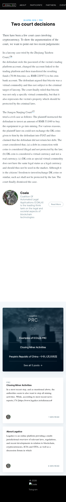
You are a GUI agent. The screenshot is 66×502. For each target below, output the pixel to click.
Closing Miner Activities (33, 347)
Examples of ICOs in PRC (33, 337)
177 (33, 111)
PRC (41, 20)
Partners (51, 5)
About (23, 5)
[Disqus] (33, 261)
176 (10, 56)
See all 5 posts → (33, 365)
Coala (24, 193)
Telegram (33, 489)
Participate (36, 5)
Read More (56, 204)
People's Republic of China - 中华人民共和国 (33, 356)
